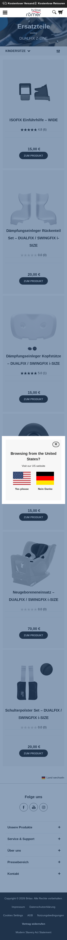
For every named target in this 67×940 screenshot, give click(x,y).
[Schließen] (56, 444)
